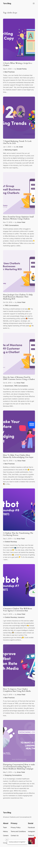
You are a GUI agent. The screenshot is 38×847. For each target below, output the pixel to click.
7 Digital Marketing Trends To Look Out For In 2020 (17, 142)
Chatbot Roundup (11, 541)
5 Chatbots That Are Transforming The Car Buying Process (18, 534)
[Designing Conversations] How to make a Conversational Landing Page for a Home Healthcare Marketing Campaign (19, 767)
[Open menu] (33, 3)
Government (9, 386)
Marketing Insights (11, 150)
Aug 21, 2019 (7, 614)
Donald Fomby (22, 69)
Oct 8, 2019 (7, 383)
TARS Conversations (12, 225)
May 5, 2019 (7, 772)
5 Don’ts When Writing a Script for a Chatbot (17, 64)
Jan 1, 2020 (7, 147)
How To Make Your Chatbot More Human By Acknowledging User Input (18, 456)
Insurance (21, 617)
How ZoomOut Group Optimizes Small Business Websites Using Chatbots (18, 218)
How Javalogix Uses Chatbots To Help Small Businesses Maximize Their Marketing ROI (18, 297)
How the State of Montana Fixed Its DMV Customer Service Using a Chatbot (19, 378)
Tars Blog (7, 3)
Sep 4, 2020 (7, 69)
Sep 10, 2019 (7, 461)
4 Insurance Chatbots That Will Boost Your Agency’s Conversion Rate (17, 610)
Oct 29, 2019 (7, 302)
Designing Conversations (13, 775)
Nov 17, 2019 (7, 222)
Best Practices (10, 72)
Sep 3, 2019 (7, 538)
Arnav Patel (21, 222)
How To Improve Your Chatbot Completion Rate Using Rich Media (17, 690)
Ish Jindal (19, 147)
